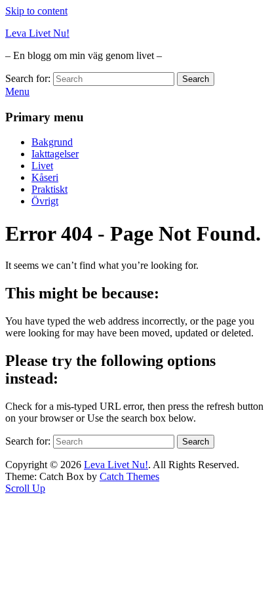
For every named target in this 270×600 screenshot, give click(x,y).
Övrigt (44, 201)
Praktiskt (49, 189)
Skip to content (36, 10)
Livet (42, 165)
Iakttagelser (55, 153)
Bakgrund (52, 142)
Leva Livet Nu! (37, 33)
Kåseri (44, 177)
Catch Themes (129, 476)
